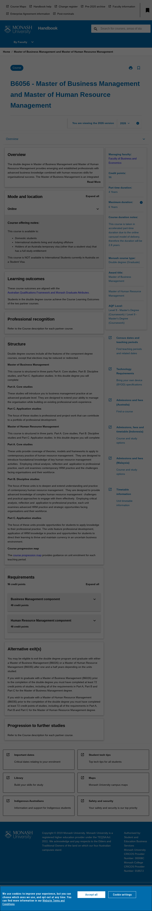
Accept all (91, 894)
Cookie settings (122, 894)
